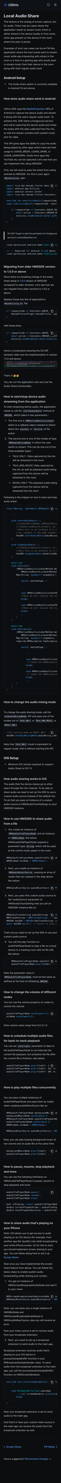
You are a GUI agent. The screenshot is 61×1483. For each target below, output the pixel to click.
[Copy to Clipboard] (52, 186)
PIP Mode (49, 1446)
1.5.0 (22, 280)
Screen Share (11, 1257)
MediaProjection (36, 108)
